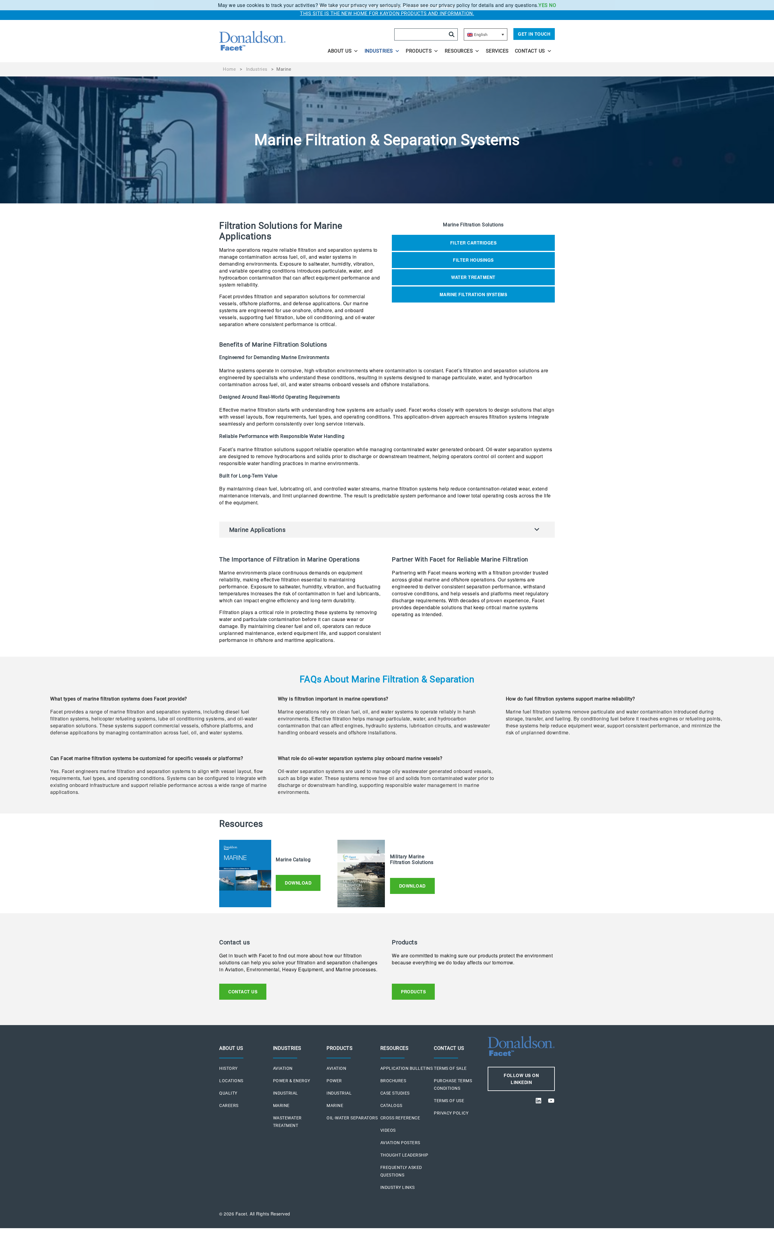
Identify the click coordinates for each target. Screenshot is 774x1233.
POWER (334, 1080)
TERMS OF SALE (450, 1068)
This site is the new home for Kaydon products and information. (387, 13)
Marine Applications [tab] (257, 529)
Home (229, 69)
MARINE (281, 1105)
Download (298, 883)
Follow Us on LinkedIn (521, 1078)
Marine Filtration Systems (473, 294)
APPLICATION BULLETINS (406, 1068)
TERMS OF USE (449, 1100)
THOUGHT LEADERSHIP (404, 1155)
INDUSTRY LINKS (397, 1187)
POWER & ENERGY (291, 1080)
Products (419, 51)
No (552, 5)
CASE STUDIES (395, 1093)
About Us (340, 51)
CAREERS (229, 1105)
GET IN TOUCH (534, 34)
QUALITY (228, 1093)
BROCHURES (393, 1080)
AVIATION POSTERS (400, 1142)
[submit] (452, 34)
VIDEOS (388, 1130)
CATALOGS (391, 1105)
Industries (379, 51)
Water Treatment (473, 277)
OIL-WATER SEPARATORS (352, 1117)
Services (497, 51)
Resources (459, 51)
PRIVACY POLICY (451, 1113)
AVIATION (283, 1068)
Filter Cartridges (473, 243)
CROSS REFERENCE (400, 1117)
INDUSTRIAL (285, 1093)
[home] (269, 41)
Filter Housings (473, 260)
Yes (543, 5)
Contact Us (530, 51)
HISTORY (228, 1068)
